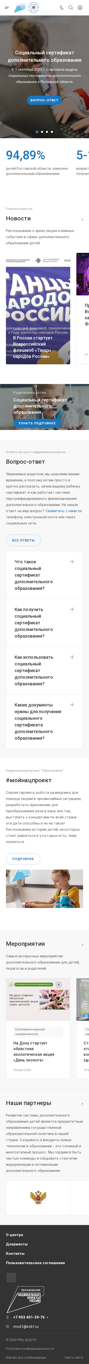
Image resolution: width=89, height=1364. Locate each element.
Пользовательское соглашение (35, 1263)
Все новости (81, 218)
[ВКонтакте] (11, 1277)
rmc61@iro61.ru (26, 1327)
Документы (17, 1244)
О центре (14, 1235)
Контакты (15, 1253)
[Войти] (80, 7)
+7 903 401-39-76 (29, 1317)
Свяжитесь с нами (61, 511)
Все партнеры (81, 1103)
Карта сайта (74, 1357)
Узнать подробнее (37, 423)
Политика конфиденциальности (30, 1348)
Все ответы (23, 540)
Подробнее (23, 859)
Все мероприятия (81, 944)
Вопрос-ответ (44, 100)
